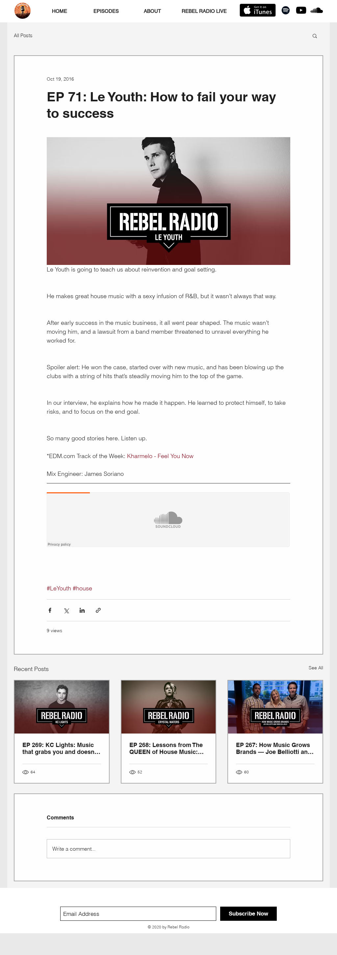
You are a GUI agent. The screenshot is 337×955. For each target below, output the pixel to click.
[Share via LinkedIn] (82, 610)
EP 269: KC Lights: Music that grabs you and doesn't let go (60, 748)
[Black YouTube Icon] (301, 10)
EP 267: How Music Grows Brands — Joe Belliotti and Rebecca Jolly (273, 748)
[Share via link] (98, 610)
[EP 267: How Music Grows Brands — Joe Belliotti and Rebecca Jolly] (275, 707)
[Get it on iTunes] (258, 10)
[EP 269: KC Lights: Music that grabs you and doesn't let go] (61, 707)
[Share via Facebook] (50, 610)
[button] (315, 35)
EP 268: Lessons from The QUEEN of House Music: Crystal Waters (166, 748)
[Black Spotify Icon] (285, 10)
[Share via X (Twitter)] (66, 610)
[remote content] (168, 520)
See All (316, 668)
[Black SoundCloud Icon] (316, 10)
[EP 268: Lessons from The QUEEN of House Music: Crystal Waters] (168, 707)
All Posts (23, 36)
